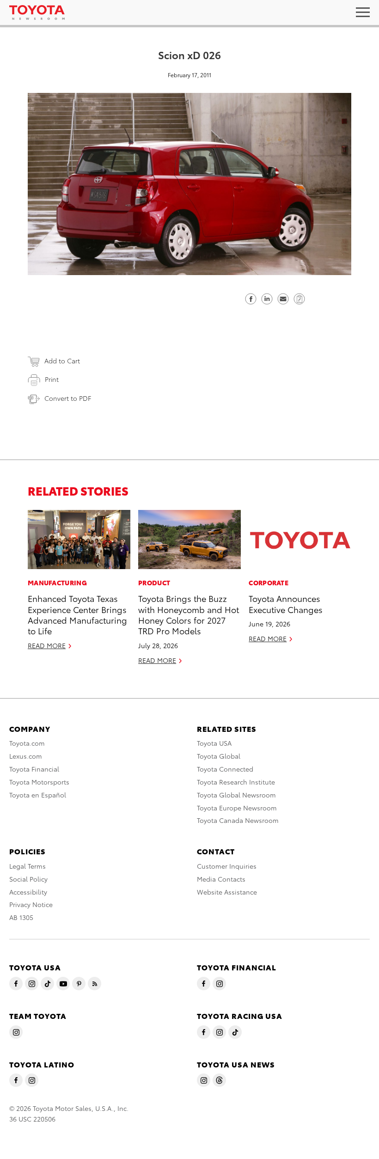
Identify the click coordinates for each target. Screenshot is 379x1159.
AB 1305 (21, 917)
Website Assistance (227, 891)
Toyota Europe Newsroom (237, 807)
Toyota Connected (225, 768)
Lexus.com (25, 755)
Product (154, 582)
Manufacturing (57, 582)
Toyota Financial (34, 768)
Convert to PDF (67, 398)
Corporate (268, 582)
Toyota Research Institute (236, 781)
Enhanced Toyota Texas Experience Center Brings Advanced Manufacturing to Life (77, 614)
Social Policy (28, 878)
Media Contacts (221, 878)
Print (52, 379)
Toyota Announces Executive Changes (286, 603)
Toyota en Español (37, 794)
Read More (47, 645)
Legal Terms (27, 866)
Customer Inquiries (227, 866)
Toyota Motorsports (39, 781)
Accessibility (28, 891)
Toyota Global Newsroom (236, 794)
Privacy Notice (31, 904)
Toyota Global (218, 755)
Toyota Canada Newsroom (238, 820)
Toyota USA (214, 743)
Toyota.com (27, 743)
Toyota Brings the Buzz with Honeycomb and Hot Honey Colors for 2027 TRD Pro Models (188, 614)
